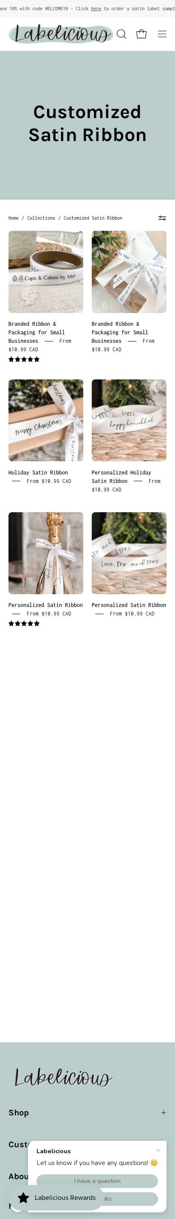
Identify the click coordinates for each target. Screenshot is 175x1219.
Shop (18, 1112)
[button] (121, 34)
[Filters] (162, 218)
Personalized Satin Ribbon (45, 605)
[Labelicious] (61, 34)
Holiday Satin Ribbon (38, 472)
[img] (24, 359)
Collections (41, 217)
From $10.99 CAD (49, 480)
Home (13, 217)
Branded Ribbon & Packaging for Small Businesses (36, 332)
